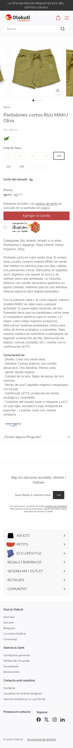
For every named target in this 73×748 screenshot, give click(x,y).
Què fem (9, 617)
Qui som (8, 622)
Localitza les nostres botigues (22, 693)
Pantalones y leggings (18, 245)
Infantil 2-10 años (49, 240)
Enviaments (11, 666)
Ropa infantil (45, 245)
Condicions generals (16, 655)
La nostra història (14, 633)
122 (8, 166)
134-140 (37, 166)
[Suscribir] (58, 495)
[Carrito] (58, 18)
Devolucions (11, 671)
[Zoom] (58, 90)
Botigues (9, 628)
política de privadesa (56, 506)
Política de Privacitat (16, 660)
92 (8, 155)
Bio (22, 240)
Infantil (31, 240)
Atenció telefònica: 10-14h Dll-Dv (24, 699)
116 (59, 155)
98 (20, 155)
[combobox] (36, 29)
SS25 (21, 249)
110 (46, 155)
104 (32, 155)
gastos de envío (46, 203)
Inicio (6, 107)
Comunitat (10, 639)
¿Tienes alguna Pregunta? (22, 437)
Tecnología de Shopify (41, 739)
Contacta (9, 688)
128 (21, 166)
